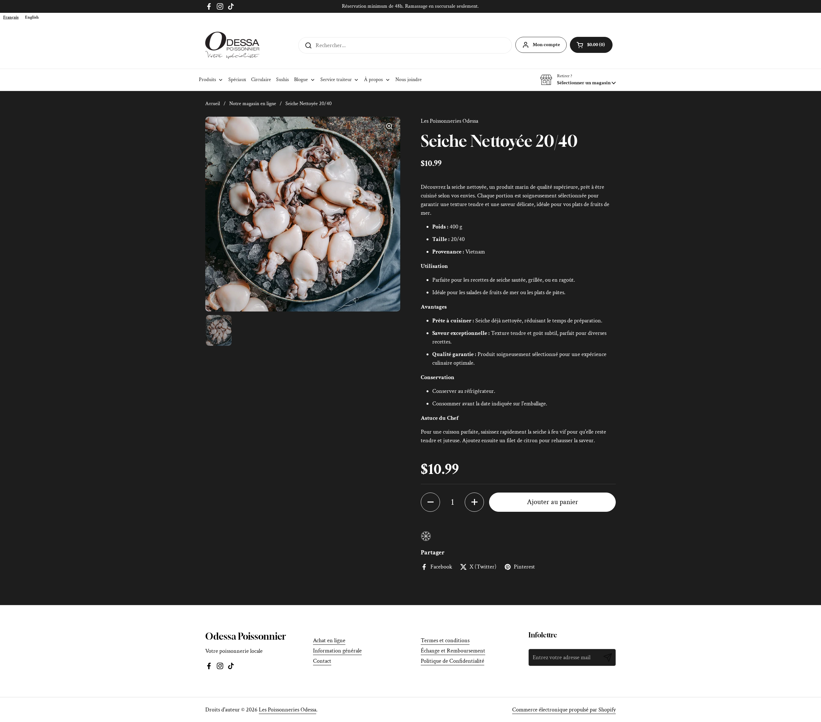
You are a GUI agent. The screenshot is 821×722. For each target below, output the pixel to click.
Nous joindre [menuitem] (408, 79)
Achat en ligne (329, 640)
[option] (32, 17)
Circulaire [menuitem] (261, 79)
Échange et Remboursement (453, 650)
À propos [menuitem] (373, 79)
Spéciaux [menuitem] (237, 79)
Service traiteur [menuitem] (336, 79)
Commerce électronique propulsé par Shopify (564, 709)
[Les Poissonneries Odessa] (232, 45)
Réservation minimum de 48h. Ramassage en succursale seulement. (410, 6)
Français (11, 17)
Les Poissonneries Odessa (287, 709)
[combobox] (11, 17)
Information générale (337, 650)
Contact (322, 661)
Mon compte (546, 44)
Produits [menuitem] (207, 79)
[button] (578, 80)
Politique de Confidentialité (452, 661)
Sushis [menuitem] (282, 79)
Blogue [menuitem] (301, 79)
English (32, 17)
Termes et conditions (445, 640)
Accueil (212, 103)
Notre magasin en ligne (252, 103)
